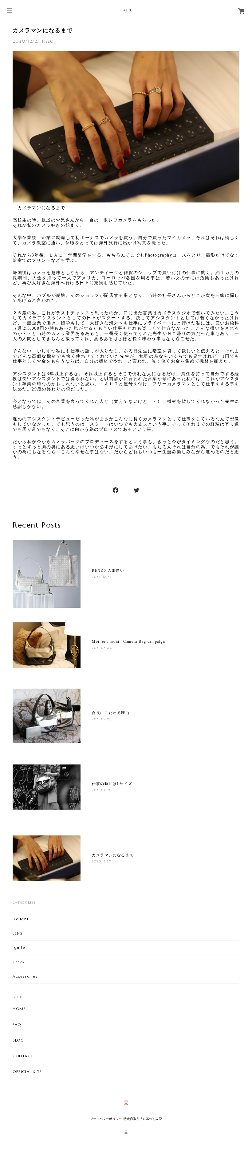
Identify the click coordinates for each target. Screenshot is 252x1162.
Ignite (19, 947)
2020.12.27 (101, 861)
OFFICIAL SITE (27, 1072)
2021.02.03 (102, 719)
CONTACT (23, 1056)
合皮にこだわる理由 (110, 713)
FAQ (17, 1025)
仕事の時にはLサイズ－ (114, 784)
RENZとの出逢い (108, 570)
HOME (19, 1009)
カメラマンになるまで (43, 30)
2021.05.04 (102, 648)
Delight (21, 919)
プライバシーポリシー (106, 1119)
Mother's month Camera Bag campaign (130, 641)
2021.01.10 (101, 790)
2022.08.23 (102, 577)
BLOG (18, 1040)
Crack (19, 962)
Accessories (25, 976)
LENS (17, 933)
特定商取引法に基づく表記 (143, 1119)
